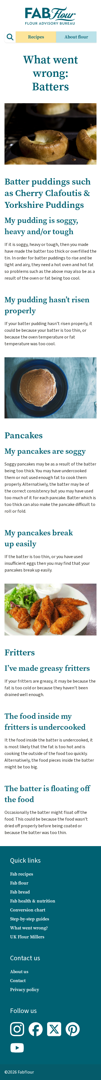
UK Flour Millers (27, 937)
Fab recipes (21, 874)
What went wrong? (29, 928)
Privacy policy (24, 990)
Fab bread (20, 892)
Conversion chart (27, 910)
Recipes (36, 37)
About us (19, 972)
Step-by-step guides (29, 919)
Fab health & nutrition (32, 901)
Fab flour (19, 883)
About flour (76, 37)
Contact (18, 981)
